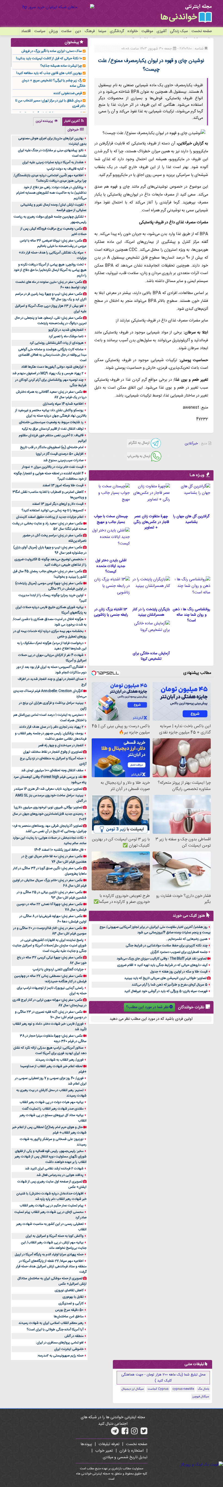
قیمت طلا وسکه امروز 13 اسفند (62, 485)
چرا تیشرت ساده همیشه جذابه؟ (61, 66)
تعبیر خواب (104, 1451)
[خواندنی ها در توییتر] (144, 1433)
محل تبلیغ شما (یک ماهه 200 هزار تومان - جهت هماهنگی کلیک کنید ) (163, 1378)
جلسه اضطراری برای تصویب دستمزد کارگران (178, 952)
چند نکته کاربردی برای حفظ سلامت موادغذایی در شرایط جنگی (166, 945)
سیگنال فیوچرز (200, 1396)
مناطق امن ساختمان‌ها (68, 1316)
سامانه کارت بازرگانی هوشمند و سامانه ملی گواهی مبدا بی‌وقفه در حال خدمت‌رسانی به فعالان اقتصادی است (52, 355)
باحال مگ (203, 1389)
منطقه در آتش (73, 1336)
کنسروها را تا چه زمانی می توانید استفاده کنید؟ (52, 510)
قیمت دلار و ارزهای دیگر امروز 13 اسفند (57, 504)
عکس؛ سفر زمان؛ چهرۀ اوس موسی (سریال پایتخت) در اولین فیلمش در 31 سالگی (50, 586)
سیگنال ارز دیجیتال (133, 1389)
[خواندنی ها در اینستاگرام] (134, 1433)
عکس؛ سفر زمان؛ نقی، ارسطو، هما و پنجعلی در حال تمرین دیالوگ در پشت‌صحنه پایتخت (50, 320)
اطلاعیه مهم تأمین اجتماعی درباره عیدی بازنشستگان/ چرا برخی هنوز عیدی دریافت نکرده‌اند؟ (50, 178)
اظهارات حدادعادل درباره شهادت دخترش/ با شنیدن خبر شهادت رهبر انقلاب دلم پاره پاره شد (51, 1196)
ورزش (53, 31)
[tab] (74, 121)
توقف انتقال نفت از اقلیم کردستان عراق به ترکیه (52, 429)
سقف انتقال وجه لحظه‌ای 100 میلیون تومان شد (52, 770)
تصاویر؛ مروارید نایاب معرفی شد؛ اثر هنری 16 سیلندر (48, 789)
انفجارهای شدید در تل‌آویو (65, 330)
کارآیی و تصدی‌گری (70, 1303)
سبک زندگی (179, 31)
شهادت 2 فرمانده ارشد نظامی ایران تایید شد (54, 1168)
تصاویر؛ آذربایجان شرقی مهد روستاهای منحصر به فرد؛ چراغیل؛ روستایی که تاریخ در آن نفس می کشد (49, 828)
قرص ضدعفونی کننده (68, 93)
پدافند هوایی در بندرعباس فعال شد (59, 1175)
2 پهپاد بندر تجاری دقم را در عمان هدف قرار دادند (51, 727)
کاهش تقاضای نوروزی (69, 1290)
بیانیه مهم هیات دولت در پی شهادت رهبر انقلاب (51, 1102)
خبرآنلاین (191, 444)
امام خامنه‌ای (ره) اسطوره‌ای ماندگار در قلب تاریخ (51, 447)
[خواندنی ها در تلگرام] (115, 1433)
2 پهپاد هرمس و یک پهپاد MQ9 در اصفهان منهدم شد (47, 373)
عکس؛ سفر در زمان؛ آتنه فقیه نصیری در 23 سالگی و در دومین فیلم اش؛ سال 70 (50, 1014)
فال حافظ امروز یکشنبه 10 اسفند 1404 (58, 850)
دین (78, 31)
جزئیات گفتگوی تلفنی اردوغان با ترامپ (58, 969)
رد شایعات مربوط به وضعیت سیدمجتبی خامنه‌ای (51, 422)
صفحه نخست (201, 31)
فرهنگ (90, 31)
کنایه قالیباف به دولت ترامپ (65, 169)
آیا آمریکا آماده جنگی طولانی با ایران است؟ (55, 1329)
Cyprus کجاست (158, 1389)
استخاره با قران (131, 1451)
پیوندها (86, 1444)
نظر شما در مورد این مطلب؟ (147, 1007)
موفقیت (147, 31)
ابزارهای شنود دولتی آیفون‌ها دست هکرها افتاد (52, 367)
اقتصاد (26, 31)
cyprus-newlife (183, 1389)
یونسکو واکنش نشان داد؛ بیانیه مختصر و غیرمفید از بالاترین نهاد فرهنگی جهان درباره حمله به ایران (50, 413)
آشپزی (161, 31)
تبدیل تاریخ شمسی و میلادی (125, 1457)
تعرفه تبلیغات (108, 1444)
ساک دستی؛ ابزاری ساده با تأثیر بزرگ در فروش (51, 51)
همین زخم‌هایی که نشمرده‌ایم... (186, 939)
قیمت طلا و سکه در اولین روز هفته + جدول (178, 971)
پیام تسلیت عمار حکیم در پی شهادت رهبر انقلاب (51, 1205)
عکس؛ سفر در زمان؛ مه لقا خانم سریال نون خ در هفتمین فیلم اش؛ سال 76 (53, 859)
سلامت (66, 31)
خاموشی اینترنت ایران (68, 1349)
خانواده (133, 31)
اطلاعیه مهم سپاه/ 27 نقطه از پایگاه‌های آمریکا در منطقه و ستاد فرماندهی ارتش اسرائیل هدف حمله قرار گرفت (51, 1266)
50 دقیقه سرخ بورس (69, 1310)
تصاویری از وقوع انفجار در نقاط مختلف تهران (52, 752)
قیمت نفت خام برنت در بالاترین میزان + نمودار (52, 467)
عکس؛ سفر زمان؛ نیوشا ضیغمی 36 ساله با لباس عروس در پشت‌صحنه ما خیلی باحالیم (53, 243)
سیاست (39, 31)
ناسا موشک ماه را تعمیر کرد (66, 336)
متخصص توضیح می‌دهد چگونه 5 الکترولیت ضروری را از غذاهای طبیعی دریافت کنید (50, 562)
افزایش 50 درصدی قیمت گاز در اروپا (59, 454)
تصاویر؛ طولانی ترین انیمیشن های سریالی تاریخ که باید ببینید (165, 978)
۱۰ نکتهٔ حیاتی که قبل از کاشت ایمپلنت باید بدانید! (49, 58)
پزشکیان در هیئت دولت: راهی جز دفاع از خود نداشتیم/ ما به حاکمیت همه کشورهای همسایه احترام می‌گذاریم (51, 193)
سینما (102, 31)
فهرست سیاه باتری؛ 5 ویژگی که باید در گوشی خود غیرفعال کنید (165, 991)
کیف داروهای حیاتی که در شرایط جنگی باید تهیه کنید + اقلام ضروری (162, 965)
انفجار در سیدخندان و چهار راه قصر (60, 745)
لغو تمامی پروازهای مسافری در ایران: (59, 1342)
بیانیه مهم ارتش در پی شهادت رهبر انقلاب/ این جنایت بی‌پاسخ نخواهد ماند (53, 1245)
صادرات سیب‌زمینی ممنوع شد (63, 460)
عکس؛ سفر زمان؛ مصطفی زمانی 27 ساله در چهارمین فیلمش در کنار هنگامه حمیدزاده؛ (50, 978)
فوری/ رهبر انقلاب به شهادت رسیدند (59, 1059)
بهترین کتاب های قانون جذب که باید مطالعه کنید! (49, 73)
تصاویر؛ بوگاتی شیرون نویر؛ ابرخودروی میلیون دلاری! (48, 807)
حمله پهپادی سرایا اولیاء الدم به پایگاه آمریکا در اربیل (49, 1254)
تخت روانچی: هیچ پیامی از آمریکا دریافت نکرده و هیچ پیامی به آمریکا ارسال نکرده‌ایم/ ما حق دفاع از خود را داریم (50, 270)
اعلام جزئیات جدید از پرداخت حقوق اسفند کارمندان (49, 517)
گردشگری (117, 31)
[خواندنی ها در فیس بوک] (125, 1433)
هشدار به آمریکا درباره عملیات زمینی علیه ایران (52, 162)
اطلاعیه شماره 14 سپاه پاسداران (63, 404)
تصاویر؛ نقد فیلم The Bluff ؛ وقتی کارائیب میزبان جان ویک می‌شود (162, 958)
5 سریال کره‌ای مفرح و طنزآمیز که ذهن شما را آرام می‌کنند (169, 984)
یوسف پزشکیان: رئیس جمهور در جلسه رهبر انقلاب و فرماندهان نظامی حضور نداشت (50, 736)
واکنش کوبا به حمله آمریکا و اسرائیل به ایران (54, 1236)
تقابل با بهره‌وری (73, 1297)
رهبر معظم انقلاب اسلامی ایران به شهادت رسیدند (50, 1323)
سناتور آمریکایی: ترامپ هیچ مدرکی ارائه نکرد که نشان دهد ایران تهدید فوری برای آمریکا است (49, 1050)
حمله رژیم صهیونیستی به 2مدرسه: (60, 1355)
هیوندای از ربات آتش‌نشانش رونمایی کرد (56, 343)
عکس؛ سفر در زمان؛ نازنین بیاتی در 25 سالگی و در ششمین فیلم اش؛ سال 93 (51, 895)
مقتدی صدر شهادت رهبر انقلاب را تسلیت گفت (52, 1108)
